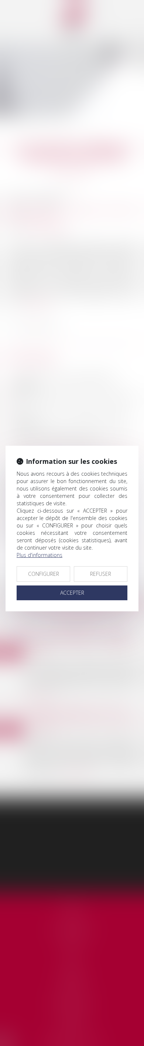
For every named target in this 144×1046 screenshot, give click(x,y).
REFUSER (100, 573)
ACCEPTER (72, 592)
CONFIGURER (43, 573)
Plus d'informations (39, 554)
